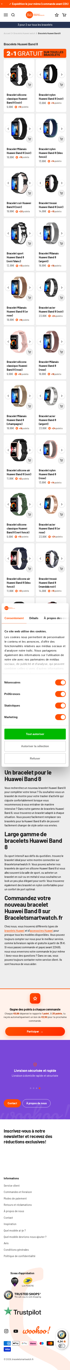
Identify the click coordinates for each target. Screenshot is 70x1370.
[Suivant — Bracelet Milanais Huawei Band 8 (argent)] (62, 233)
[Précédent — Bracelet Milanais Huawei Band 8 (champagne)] (8, 396)
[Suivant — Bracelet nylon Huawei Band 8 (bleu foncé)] (62, 129)
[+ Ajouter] (29, 85)
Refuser (35, 758)
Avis (6, 1243)
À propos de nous (36, 1103)
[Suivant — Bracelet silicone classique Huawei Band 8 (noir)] (30, 75)
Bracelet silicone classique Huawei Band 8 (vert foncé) (18, 528)
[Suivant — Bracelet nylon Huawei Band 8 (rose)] (62, 450)
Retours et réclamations (18, 1204)
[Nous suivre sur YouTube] (15, 1331)
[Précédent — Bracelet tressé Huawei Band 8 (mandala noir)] (40, 559)
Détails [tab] (33, 618)
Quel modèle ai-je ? (15, 1230)
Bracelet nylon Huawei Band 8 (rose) (47, 474)
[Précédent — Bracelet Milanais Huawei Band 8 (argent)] (40, 233)
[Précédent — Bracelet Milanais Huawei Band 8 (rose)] (40, 342)
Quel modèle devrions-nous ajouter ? (25, 1236)
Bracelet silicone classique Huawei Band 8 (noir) (17, 98)
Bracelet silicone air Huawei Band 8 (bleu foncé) (19, 582)
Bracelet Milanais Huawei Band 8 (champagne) (17, 419)
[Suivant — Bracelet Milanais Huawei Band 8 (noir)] (30, 129)
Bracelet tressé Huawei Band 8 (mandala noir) (48, 582)
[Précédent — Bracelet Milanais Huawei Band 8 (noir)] (8, 129)
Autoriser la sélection (35, 746)
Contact (12, 1103)
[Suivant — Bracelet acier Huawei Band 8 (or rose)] (62, 504)
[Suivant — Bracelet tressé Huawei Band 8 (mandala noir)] (62, 559)
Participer (33, 1031)
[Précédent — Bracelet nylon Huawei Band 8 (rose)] (40, 450)
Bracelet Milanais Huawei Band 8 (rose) (49, 365)
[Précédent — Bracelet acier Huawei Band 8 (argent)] (40, 396)
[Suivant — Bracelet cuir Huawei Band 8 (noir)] (30, 183)
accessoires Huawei (41, 930)
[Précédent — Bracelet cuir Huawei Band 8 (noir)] (8, 183)
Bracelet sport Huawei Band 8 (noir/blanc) (15, 257)
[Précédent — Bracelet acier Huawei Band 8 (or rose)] (40, 504)
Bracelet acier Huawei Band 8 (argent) (47, 419)
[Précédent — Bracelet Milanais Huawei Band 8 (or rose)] (8, 288)
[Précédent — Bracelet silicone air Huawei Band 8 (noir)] (8, 450)
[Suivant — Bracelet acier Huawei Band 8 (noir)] (62, 288)
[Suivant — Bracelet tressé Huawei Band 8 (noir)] (62, 183)
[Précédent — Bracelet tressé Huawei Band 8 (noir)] (40, 183)
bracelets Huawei (14, 930)
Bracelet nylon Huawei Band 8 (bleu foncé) (51, 152)
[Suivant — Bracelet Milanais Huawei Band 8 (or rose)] (30, 288)
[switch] (60, 694)
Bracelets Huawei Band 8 (49, 33)
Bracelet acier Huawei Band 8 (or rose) (49, 528)
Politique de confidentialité (19, 1256)
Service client (12, 1185)
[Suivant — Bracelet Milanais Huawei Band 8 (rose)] (62, 342)
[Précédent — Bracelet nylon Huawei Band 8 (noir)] (40, 75)
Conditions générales (16, 1249)
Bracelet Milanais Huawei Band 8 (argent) (49, 257)
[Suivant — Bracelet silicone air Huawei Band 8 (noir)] (30, 450)
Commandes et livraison (18, 1192)
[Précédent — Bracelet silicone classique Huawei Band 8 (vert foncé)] (8, 504)
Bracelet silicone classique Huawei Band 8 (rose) (17, 365)
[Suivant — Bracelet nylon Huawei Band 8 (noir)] (62, 75)
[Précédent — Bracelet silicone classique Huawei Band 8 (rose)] (8, 342)
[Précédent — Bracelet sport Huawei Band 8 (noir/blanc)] (8, 233)
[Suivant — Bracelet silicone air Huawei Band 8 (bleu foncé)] (30, 559)
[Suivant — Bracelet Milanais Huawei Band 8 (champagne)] (30, 396)
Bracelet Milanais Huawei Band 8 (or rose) (17, 311)
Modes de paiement (15, 1198)
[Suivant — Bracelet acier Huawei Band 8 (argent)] (62, 396)
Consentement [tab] (14, 618)
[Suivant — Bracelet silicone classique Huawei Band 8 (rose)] (30, 342)
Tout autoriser (35, 734)
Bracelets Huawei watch (24, 33)
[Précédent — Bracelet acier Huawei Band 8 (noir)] (40, 288)
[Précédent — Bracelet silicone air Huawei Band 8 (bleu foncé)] (8, 559)
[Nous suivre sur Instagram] (6, 1331)
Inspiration (10, 1224)
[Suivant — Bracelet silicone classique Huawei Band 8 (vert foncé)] (30, 504)
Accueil (7, 33)
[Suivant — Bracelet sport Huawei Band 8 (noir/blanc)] (30, 233)
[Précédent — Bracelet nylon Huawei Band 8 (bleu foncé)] (40, 129)
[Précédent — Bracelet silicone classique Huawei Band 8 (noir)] (8, 75)
